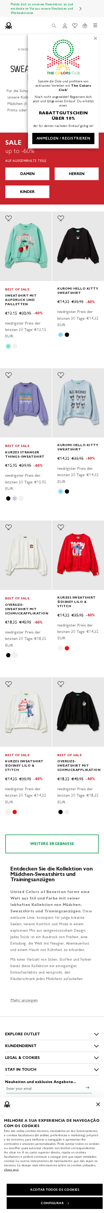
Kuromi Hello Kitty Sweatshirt (77, 290)
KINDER (27, 192)
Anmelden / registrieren (63, 138)
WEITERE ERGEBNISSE (52, 844)
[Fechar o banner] (98, 1104)
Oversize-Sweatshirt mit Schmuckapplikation (26, 609)
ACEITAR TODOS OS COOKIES (54, 1190)
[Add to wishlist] (8, 218)
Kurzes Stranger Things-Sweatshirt (25, 454)
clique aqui (11, 1169)
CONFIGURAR (52, 1203)
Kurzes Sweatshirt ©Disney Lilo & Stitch (76, 601)
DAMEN (27, 174)
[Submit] (87, 1087)
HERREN (77, 174)
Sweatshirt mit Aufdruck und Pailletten (21, 299)
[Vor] (80, 8)
